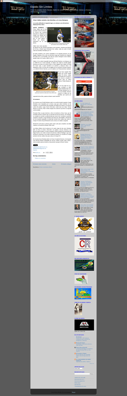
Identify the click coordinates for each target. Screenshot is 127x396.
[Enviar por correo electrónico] (46, 152)
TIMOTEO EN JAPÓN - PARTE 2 (83, 361)
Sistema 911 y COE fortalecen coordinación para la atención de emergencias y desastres (83, 339)
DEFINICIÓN (77, 384)
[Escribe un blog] (47, 152)
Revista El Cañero (80, 342)
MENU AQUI (77, 382)
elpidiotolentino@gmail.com (39, 148)
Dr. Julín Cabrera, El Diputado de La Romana (86, 104)
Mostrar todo (92, 363)
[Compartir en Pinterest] (52, 152)
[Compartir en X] (49, 152)
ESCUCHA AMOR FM (80, 381)
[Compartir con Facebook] (50, 152)
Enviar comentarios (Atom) (46, 167)
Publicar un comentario (40, 158)
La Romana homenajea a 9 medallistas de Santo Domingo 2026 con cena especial (84, 350)
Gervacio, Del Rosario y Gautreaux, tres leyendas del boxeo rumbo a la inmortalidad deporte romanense (86, 184)
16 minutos (79, 336)
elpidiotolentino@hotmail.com (40, 147)
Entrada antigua (66, 164)
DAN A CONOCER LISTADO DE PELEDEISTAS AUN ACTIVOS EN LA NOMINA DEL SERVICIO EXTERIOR (87, 114)
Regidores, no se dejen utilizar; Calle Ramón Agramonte (86, 125)
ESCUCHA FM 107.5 (79, 379)
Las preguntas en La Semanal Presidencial (86, 158)
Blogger (73, 392)
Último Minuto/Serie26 (81, 347)
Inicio (53, 164)
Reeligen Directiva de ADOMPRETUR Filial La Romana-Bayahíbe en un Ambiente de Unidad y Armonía (86, 137)
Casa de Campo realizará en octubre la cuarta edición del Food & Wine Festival (87, 148)
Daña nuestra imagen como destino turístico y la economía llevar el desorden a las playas (87, 171)
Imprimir (35, 150)
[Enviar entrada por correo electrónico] (44, 152)
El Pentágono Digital (81, 353)
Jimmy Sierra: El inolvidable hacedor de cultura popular (87, 205)
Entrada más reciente (40, 164)
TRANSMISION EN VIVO (80, 386)
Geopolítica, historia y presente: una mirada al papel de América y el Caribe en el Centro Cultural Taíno (87, 195)
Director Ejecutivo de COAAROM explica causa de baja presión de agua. (83, 356)
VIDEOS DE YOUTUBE (80, 377)
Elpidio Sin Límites (41, 6)
